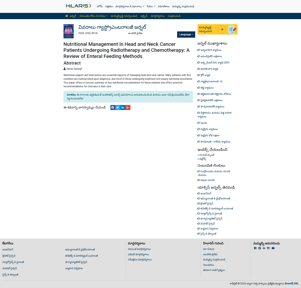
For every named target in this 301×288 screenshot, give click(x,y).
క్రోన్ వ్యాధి (205, 75)
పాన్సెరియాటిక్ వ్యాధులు (212, 106)
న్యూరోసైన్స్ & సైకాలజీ (13, 262)
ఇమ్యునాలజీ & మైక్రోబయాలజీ (80, 249)
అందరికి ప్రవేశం (210, 254)
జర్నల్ (72, 15)
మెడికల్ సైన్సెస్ (10, 268)
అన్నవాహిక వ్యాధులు (211, 49)
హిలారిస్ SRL (292, 283)
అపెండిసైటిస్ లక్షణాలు (211, 56)
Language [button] (185, 34)
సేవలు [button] (150, 6)
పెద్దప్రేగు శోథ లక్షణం (209, 135)
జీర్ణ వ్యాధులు (207, 87)
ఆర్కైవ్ (144, 15)
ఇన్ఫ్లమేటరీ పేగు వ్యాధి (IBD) (214, 62)
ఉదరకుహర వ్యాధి (209, 68)
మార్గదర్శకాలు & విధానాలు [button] (129, 6)
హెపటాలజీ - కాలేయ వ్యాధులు (215, 141)
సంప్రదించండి (174, 15)
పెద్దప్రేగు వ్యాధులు (209, 129)
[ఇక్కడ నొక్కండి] (78, 6)
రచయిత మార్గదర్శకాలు (139, 249)
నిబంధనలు (208, 264)
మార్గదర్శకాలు (157, 15)
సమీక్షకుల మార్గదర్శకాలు (140, 259)
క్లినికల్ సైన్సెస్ (9, 255)
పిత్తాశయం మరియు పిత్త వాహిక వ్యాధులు (214, 114)
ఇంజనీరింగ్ (8, 249)
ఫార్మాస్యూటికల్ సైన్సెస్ (76, 262)
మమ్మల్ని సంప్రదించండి (183, 6)
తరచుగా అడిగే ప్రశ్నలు (214, 270)
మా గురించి (208, 249)
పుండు (203, 122)
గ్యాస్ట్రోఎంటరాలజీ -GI (211, 81)
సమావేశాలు (164, 6)
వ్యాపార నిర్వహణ (74, 268)
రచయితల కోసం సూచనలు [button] (92, 15)
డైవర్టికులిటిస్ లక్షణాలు (211, 100)
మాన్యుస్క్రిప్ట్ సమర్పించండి (124, 15)
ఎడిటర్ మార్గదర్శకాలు (138, 254)
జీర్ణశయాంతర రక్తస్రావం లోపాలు (215, 93)
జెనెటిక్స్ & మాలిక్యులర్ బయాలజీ (81, 255)
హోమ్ (100, 6)
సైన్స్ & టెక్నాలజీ (10, 274)
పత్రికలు (109, 6)
